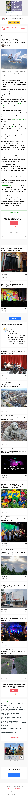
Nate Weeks (7, 45)
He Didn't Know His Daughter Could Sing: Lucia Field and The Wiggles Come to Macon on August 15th (12, 486)
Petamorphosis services (7, 185)
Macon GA (3, 35)
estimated (12, 126)
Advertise (15, 318)
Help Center (17, 788)
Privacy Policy (17, 794)
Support (23, 28)
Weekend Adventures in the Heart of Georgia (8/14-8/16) (13, 418)
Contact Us (10, 788)
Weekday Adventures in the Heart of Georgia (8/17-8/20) (13, 352)
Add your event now (14, 737)
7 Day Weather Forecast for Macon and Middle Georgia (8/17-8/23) (13, 385)
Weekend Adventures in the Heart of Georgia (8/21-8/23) (11, 249)
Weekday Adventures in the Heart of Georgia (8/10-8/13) (13, 519)
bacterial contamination (18, 119)
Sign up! (14, 223)
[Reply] (6, 236)
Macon (2, 245)
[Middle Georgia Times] (13, 18)
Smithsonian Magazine (14, 153)
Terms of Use (11, 794)
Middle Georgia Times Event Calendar (10, 701)
